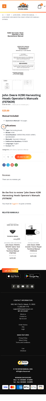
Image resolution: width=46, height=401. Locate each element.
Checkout (23, 351)
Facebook (4, 165)
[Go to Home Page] (2, 15)
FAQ (23, 327)
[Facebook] (14, 286)
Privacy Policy (23, 338)
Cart (23, 348)
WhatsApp (16, 165)
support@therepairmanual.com (23, 309)
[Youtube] (23, 286)
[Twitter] (18, 286)
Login (23, 329)
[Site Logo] (23, 6)
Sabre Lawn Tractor (15, 243)
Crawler (30, 243)
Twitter (8, 165)
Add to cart (24, 157)
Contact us (23, 316)
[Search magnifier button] (3, 126)
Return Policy (23, 340)
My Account (23, 318)
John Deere (13, 149)
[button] (4, 6)
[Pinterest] (32, 286)
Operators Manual (22, 149)
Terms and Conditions (23, 342)
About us (23, 314)
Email (12, 165)
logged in (15, 204)
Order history (23, 325)
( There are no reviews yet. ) (20, 105)
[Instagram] (27, 286)
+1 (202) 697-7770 (23, 307)
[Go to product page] (12, 232)
